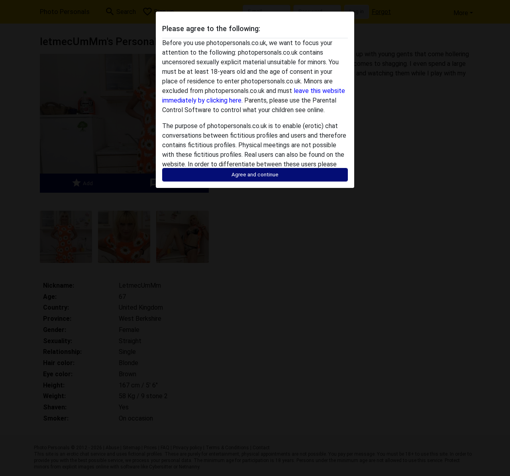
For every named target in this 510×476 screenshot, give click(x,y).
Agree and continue (255, 175)
